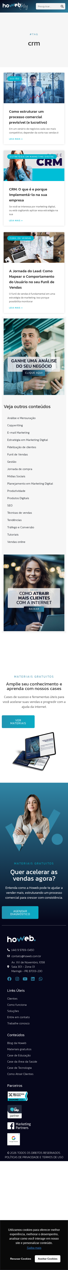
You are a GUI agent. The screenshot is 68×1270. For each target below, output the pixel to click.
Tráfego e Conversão (20, 527)
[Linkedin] (33, 979)
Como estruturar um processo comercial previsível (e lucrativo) (28, 117)
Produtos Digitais (18, 498)
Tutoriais (12, 534)
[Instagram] (17, 979)
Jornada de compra (19, 469)
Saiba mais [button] (34, 1247)
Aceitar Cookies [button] (47, 1258)
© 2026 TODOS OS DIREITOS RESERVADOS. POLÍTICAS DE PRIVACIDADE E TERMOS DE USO (34, 1155)
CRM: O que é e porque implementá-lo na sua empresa (28, 194)
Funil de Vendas (17, 454)
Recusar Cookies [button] (20, 1258)
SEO (10, 505)
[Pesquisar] (62, 6)
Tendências (14, 520)
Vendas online (16, 542)
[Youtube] (25, 979)
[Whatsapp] (40, 979)
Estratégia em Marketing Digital (27, 440)
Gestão (11, 461)
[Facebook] (9, 979)
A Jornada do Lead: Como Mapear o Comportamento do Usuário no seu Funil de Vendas (31, 279)
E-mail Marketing (18, 432)
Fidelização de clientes (21, 447)
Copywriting (15, 425)
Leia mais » (16, 139)
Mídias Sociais (16, 476)
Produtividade (16, 491)
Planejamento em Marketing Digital (30, 483)
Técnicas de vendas (19, 512)
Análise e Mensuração (21, 418)
